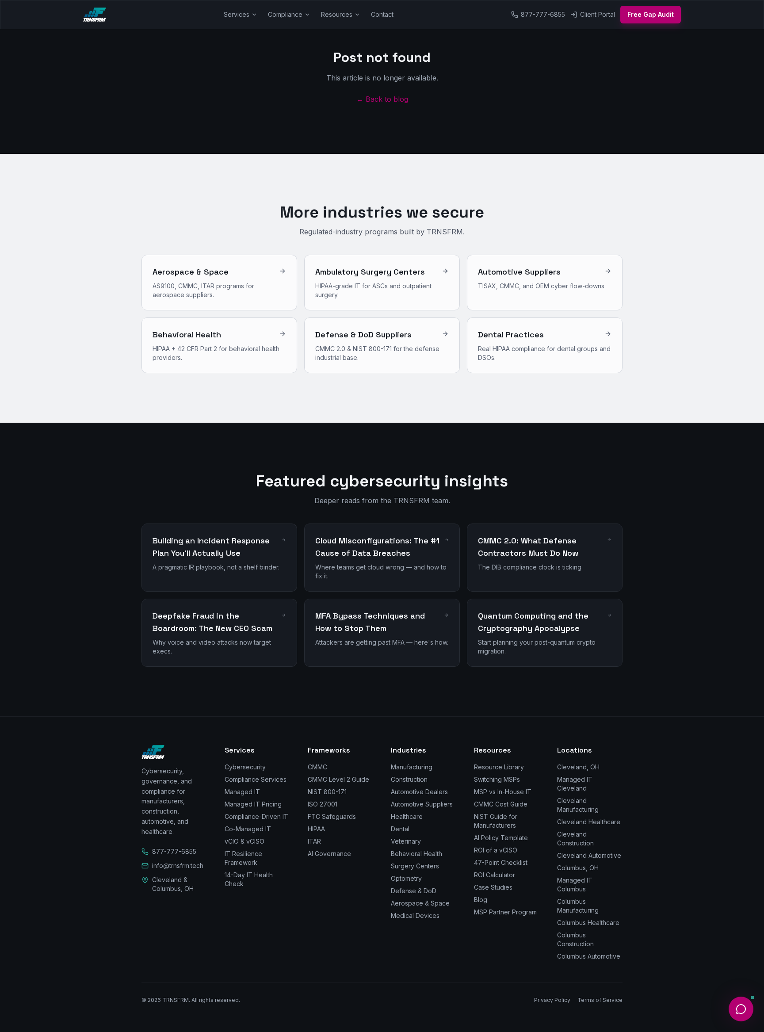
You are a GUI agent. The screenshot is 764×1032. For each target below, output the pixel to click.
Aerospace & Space (420, 903)
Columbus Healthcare (588, 922)
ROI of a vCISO (495, 850)
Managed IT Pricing (253, 804)
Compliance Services (255, 779)
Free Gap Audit (650, 14)
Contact (382, 14)
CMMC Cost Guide (500, 804)
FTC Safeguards (332, 816)
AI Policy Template (501, 837)
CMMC (317, 767)
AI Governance (329, 853)
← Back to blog (382, 99)
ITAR (314, 841)
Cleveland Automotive (589, 855)
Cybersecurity (245, 767)
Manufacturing (411, 767)
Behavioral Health (416, 853)
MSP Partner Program (505, 912)
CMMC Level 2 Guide (338, 779)
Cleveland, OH (578, 767)
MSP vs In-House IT (502, 791)
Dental (400, 829)
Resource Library (499, 767)
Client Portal (597, 14)
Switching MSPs (497, 779)
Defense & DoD (413, 890)
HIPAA (316, 829)
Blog (480, 899)
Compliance (285, 14)
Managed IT (242, 791)
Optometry (406, 878)
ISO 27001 (322, 804)
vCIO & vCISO (244, 841)
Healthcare (407, 816)
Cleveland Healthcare (588, 822)
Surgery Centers (415, 866)
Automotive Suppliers (422, 804)
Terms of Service (600, 1000)
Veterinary (406, 841)
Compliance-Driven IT (256, 816)
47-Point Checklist (500, 862)
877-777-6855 (543, 14)
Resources (336, 14)
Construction (409, 779)
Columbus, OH (578, 867)
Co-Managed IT (248, 829)
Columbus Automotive (588, 956)
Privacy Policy (552, 1000)
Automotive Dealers (419, 791)
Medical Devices (415, 915)
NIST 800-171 (327, 791)
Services (236, 14)
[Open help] (741, 1009)
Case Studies (493, 887)
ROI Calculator (494, 875)
